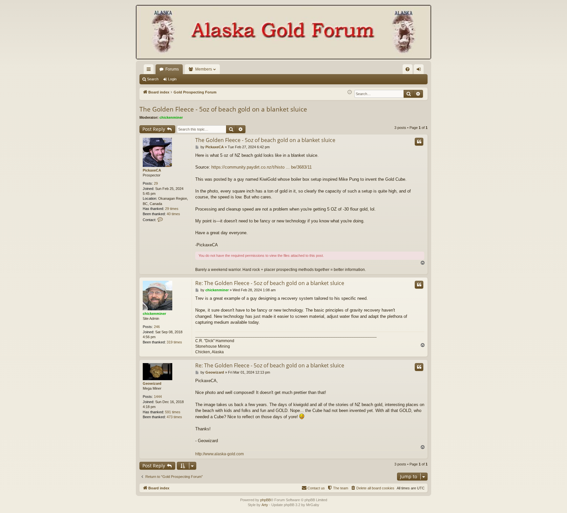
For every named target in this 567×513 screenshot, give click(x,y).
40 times (173, 214)
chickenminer (171, 117)
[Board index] (283, 33)
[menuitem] (407, 69)
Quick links (150, 70)
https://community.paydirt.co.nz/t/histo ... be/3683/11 (261, 167)
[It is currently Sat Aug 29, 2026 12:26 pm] (349, 92)
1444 (158, 397)
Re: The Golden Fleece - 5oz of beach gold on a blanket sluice (269, 283)
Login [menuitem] (420, 70)
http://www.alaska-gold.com (219, 454)
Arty (265, 505)
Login (172, 79)
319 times (174, 342)
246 (157, 327)
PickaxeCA (152, 170)
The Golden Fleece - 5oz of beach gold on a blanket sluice (223, 109)
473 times (174, 417)
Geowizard (152, 383)
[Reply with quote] (419, 142)
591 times (172, 412)
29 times (171, 209)
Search (152, 79)
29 (156, 183)
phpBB (265, 500)
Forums (172, 69)
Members (203, 69)
